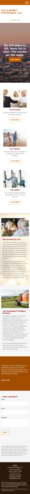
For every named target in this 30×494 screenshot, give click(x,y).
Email (3, 408)
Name (3, 399)
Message (4, 417)
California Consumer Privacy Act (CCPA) (18, 483)
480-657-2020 (16, 20)
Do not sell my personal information (11, 486)
